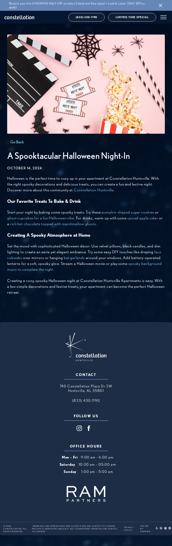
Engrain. (145, 531)
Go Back (17, 142)
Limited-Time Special (132, 17)
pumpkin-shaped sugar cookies (128, 212)
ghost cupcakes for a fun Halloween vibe (40, 218)
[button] (163, 17)
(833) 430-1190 (86, 17)
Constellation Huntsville (94, 190)
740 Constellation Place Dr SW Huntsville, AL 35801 (86, 388)
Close (160, 5)
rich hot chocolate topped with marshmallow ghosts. (53, 223)
